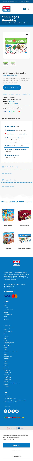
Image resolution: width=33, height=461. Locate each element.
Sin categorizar (8, 331)
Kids (5, 353)
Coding (6, 376)
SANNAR (6, 337)
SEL (5, 333)
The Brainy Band (8, 328)
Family (5, 362)
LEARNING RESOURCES (10, 351)
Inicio (3, 22)
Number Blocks (8, 344)
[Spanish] (23, 417)
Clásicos (16, 22)
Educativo (6, 369)
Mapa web (6, 320)
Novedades (7, 346)
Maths (5, 347)
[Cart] (28, 9)
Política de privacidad (10, 398)
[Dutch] (9, 417)
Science (6, 335)
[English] (11, 417)
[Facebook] (9, 411)
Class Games (7, 378)
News (5, 316)
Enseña (6, 365)
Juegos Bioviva (8, 356)
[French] (13, 417)
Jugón (5, 355)
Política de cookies (8, 439)
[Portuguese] (19, 417)
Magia (5, 349)
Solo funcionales (16, 450)
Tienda (6, 22)
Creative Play (7, 372)
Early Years (7, 370)
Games (6, 360)
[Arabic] (5, 417)
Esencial (11, 22)
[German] (15, 417)
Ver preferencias (16, 456)
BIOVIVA (6, 385)
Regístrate (26, 1)
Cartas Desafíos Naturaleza (11, 383)
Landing (6, 304)
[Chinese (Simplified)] (7, 417)
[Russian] (21, 417)
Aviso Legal (7, 396)
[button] (24, 9)
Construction (7, 374)
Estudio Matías (12, 101)
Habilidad (6, 358)
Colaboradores (11, 1)
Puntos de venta (19, 1)
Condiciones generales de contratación (15, 400)
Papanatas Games (9, 342)
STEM (5, 330)
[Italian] (17, 417)
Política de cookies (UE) (10, 402)
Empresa (5, 1)
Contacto (6, 318)
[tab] (16, 118)
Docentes (6, 313)
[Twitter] (13, 411)
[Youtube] (17, 411)
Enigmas (6, 367)
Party (5, 339)
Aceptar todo (16, 445)
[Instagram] (5, 411)
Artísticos (6, 386)
